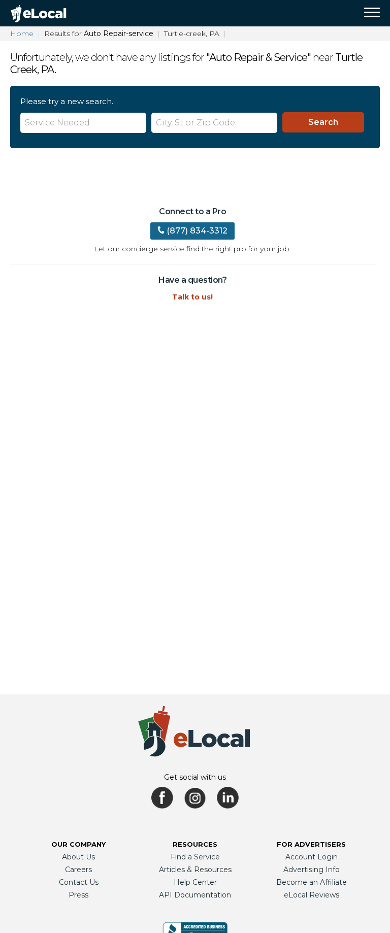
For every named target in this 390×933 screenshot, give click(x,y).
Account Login (311, 856)
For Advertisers (311, 844)
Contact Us (79, 882)
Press (78, 894)
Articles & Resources (195, 869)
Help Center (195, 882)
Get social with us (195, 777)
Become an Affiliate (311, 882)
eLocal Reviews (311, 894)
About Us (78, 856)
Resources (195, 844)
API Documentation (195, 894)
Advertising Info (311, 869)
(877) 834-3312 (197, 231)
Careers (78, 869)
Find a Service (195, 856)
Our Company (78, 844)
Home (22, 33)
